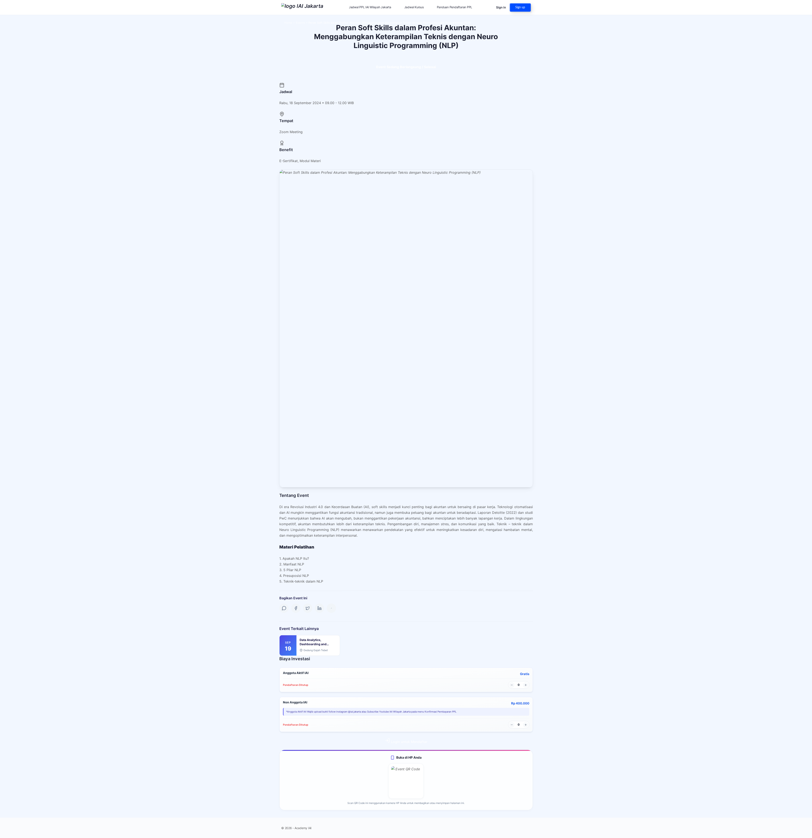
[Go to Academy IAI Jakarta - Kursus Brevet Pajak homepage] (302, 7)
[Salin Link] (331, 608)
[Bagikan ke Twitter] (307, 608)
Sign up (520, 7)
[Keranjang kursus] (489, 7)
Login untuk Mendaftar (408, 742)
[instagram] (520, 827)
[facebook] (513, 827)
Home (288, 22)
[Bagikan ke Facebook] (295, 608)
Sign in (501, 7)
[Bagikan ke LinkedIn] (319, 608)
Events (300, 22)
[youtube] (528, 827)
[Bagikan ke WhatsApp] (284, 608)
